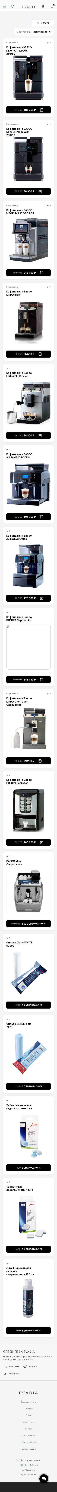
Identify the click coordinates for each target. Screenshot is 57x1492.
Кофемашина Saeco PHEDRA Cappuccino (19, 618)
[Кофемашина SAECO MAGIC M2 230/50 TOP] (28, 240)
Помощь (28, 1429)
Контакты (29, 1409)
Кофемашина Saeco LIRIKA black (19, 293)
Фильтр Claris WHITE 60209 (19, 944)
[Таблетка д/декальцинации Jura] (28, 1217)
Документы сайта (28, 1475)
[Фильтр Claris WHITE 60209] (28, 972)
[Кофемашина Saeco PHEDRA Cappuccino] (28, 647)
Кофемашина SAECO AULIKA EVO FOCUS (19, 456)
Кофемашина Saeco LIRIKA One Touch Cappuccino (19, 700)
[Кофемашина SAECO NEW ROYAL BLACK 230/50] (28, 159)
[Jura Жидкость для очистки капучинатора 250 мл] (28, 1298)
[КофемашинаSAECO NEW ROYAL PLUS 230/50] (28, 77)
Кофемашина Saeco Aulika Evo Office (19, 537)
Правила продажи (28, 1449)
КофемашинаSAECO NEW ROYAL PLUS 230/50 (19, 49)
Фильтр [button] (45, 22)
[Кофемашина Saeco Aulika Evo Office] (28, 566)
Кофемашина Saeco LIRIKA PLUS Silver (19, 374)
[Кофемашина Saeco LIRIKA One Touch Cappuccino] (28, 728)
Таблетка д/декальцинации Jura (19, 1188)
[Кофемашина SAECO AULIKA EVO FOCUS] (28, 484)
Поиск (28, 1415)
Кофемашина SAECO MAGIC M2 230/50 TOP (20, 212)
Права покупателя (28, 1442)
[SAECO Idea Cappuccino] (28, 891)
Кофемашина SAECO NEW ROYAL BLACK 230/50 (19, 130)
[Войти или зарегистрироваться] (43, 6)
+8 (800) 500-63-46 (28, 1465)
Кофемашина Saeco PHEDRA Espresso (19, 781)
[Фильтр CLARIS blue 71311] (28, 1054)
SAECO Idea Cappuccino (14, 863)
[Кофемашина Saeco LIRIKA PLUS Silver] (28, 403)
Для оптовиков (28, 1436)
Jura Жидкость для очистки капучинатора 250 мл (20, 1269)
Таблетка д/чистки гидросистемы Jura (19, 1107)
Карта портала (28, 1422)
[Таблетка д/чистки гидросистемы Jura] (28, 1135)
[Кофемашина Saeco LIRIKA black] (28, 321)
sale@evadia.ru (28, 1470)
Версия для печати (28, 1402)
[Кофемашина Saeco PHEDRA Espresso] (28, 810)
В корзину (41, 110)
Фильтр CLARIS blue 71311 (18, 1025)
